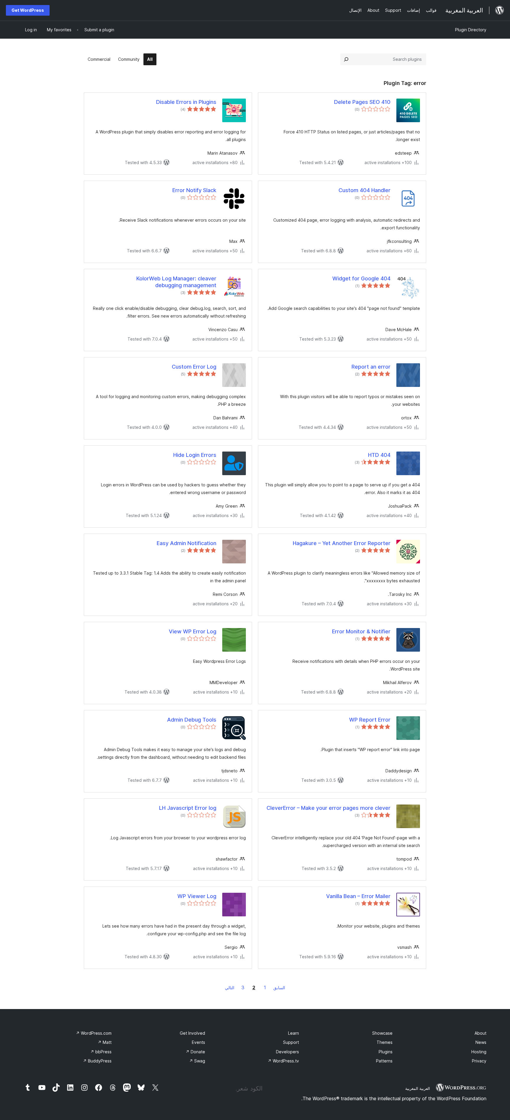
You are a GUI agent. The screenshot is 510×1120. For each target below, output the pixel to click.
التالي (229, 987)
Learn (293, 1033)
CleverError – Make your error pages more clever (328, 808)
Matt (105, 1042)
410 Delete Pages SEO (362, 102)
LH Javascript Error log (187, 808)
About (480, 1033)
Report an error (371, 367)
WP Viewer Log (196, 896)
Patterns (384, 1060)
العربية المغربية (417, 1088)
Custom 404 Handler (364, 190)
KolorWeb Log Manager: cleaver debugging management (176, 281)
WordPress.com (94, 1033)
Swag (197, 1060)
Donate (195, 1051)
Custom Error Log (194, 367)
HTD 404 (379, 455)
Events (198, 1042)
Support (291, 1042)
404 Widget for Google (361, 278)
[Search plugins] (346, 59)
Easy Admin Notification (186, 543)
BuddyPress (97, 1060)
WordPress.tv (283, 1060)
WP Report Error (369, 720)
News (480, 1042)
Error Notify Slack (194, 190)
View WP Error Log (192, 631)
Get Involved (192, 1033)
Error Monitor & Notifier (361, 631)
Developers (287, 1051)
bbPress (101, 1051)
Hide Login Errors (194, 455)
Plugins (386, 1051)
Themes (385, 1042)
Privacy (479, 1060)
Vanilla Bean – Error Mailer (358, 896)
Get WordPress (28, 10)
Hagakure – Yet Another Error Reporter (341, 543)
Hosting (478, 1051)
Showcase (382, 1033)
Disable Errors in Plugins (186, 102)
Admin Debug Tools (191, 720)
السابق (279, 987)
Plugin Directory (470, 29)
